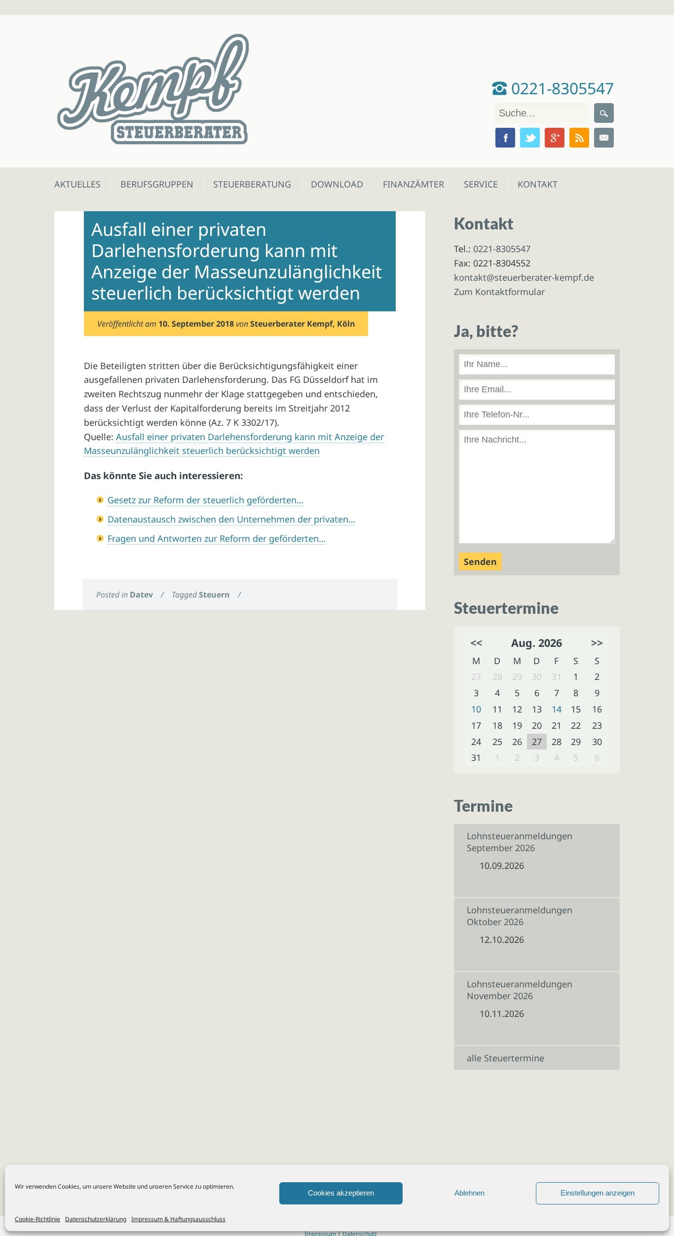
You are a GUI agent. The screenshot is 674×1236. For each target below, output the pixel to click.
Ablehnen (469, 1193)
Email (604, 138)
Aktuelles (76, 184)
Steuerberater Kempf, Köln (302, 323)
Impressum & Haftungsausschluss (178, 1219)
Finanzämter (410, 184)
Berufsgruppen (152, 184)
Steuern (214, 594)
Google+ (554, 138)
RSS (579, 138)
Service (480, 184)
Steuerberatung (247, 184)
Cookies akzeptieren (341, 1193)
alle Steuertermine (505, 1058)
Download (335, 184)
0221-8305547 (560, 88)
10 (476, 709)
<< (476, 643)
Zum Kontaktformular (499, 292)
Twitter (530, 138)
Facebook (505, 138)
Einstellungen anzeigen (598, 1193)
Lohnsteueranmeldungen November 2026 (519, 990)
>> (597, 643)
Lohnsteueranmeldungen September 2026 (519, 842)
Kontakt (537, 184)
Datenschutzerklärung (95, 1219)
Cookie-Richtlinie (37, 1219)
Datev (141, 594)
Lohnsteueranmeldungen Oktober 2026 (519, 916)
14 (557, 709)
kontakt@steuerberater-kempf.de (524, 277)
